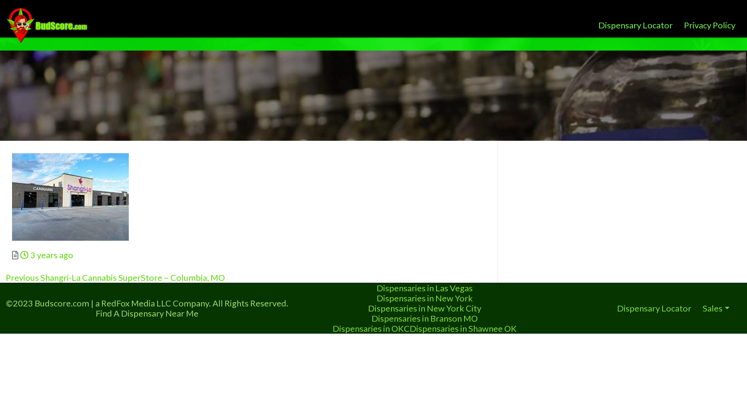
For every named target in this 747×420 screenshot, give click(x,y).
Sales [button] (712, 308)
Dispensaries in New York (425, 298)
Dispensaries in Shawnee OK (463, 328)
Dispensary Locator (635, 25)
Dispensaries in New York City (424, 308)
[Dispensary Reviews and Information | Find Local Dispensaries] (48, 24)
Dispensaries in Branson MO (425, 318)
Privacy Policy (709, 25)
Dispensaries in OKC (371, 328)
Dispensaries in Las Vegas (425, 288)
